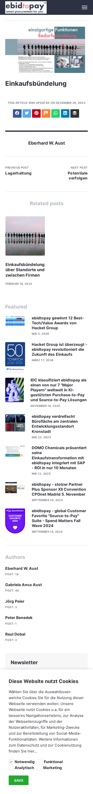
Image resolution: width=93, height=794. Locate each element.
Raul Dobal (15, 634)
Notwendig (25, 761)
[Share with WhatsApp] (55, 113)
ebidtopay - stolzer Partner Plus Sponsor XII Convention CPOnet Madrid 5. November (59, 489)
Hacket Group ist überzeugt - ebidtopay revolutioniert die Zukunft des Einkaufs (59, 349)
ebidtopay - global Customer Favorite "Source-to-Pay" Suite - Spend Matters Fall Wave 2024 (59, 518)
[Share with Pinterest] (36, 113)
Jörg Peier (14, 601)
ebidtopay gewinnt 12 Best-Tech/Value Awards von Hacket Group (58, 323)
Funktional (53, 761)
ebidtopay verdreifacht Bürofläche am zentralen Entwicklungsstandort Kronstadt (55, 424)
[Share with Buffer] (74, 113)
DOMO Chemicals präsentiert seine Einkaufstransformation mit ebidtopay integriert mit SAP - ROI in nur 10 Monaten (59, 457)
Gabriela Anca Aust (23, 584)
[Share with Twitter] (27, 113)
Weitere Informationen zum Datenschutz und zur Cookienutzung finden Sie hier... (45, 745)
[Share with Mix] (46, 113)
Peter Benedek (18, 617)
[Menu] (82, 7)
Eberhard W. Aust (46, 143)
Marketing (52, 767)
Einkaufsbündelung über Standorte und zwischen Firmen (25, 270)
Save (18, 780)
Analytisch (24, 767)
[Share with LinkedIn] (65, 113)
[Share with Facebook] (17, 113)
